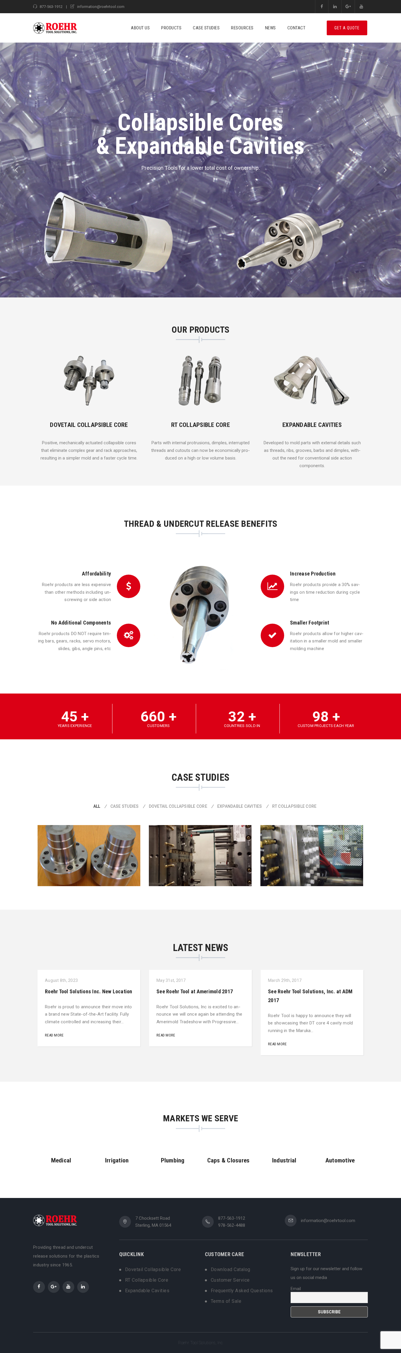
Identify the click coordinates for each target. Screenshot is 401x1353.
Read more (54, 1035)
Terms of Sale (226, 1301)
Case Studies (206, 28)
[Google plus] (348, 6)
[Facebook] (321, 6)
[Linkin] (334, 6)
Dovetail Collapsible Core (153, 1269)
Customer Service (230, 1280)
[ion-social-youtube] (68, 1287)
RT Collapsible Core (147, 1280)
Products (171, 28)
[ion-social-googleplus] (54, 1287)
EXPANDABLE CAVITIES (312, 424)
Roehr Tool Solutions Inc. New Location (88, 991)
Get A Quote (347, 28)
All (96, 806)
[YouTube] (361, 6)
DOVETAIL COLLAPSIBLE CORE (89, 424)
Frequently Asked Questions (242, 1290)
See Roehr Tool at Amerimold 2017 (194, 991)
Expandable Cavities (147, 1290)
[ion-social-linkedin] (83, 1287)
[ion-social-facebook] (39, 1287)
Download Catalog (230, 1269)
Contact (296, 28)
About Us (140, 28)
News (270, 28)
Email (296, 1288)
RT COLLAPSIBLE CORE (200, 424)
